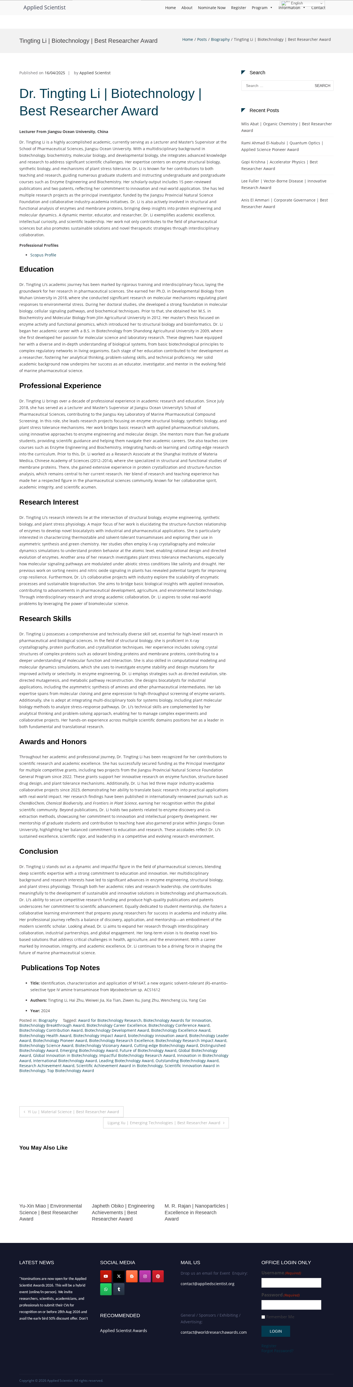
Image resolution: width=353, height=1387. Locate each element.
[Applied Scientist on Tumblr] (119, 1289)
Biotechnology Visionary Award (103, 1045)
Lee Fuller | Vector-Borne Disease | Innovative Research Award (284, 184)
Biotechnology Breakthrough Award (52, 1025)
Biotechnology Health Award (45, 1035)
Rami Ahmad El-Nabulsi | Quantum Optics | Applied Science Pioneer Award (282, 146)
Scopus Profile (43, 255)
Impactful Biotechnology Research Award (137, 1055)
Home (170, 7)
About (186, 7)
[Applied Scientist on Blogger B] (132, 1276)
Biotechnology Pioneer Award (60, 1040)
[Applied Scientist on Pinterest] (158, 1276)
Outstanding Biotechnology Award (187, 1060)
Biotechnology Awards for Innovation (177, 1020)
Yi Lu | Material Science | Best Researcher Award (73, 1111)
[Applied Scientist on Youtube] (106, 1276)
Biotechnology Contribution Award (51, 1030)
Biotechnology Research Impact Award (191, 1040)
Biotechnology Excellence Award (180, 1030)
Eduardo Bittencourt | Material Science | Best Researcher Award (190, 1212)
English (296, 3)
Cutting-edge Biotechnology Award (166, 1045)
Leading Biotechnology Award (126, 1060)
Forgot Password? (277, 1350)
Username (281, 1273)
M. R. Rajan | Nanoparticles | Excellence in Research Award (123, 1212)
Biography (220, 39)
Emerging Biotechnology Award (89, 1050)
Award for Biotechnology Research (109, 1020)
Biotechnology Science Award (46, 1045)
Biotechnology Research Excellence (121, 1040)
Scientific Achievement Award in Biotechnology (119, 1065)
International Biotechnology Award (65, 1060)
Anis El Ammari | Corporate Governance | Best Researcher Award (284, 203)
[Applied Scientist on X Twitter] (119, 1276)
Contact (318, 7)
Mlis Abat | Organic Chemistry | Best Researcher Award (286, 127)
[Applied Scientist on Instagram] (145, 1276)
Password (280, 1295)
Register (238, 7)
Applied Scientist (44, 7)
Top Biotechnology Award (70, 1070)
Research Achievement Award (46, 1065)
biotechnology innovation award (157, 1035)
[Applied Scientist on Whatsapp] (106, 1289)
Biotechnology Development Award (117, 1030)
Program (260, 7)
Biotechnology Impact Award (99, 1035)
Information (289, 7)
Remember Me (280, 1316)
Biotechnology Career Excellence (116, 1025)
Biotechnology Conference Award (179, 1025)
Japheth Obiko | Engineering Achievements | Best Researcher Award (50, 1212)
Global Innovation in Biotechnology (65, 1055)
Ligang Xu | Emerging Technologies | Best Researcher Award (164, 1122)
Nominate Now (212, 7)
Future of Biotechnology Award (148, 1050)
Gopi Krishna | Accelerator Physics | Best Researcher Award (279, 165)
